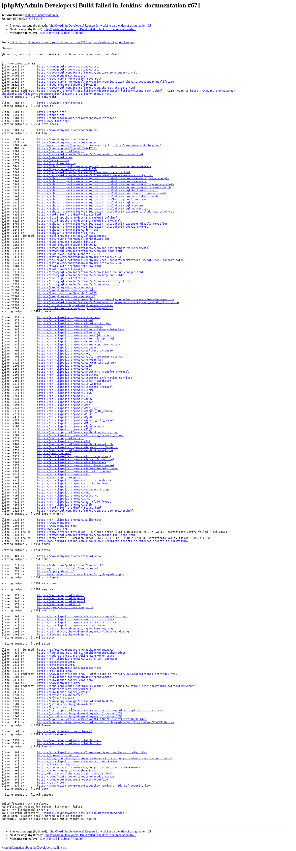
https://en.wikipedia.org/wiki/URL (63, 492)
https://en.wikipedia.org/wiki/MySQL (65, 417)
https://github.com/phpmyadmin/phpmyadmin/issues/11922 (79, 713)
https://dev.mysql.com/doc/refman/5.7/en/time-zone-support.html (87, 72)
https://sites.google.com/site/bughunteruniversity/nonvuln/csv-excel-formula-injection (105, 299)
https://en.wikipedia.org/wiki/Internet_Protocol (75, 386)
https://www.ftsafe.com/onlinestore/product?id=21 (75, 776)
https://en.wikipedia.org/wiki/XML (63, 498)
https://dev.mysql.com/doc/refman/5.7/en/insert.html (78, 284)
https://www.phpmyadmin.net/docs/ (63, 139)
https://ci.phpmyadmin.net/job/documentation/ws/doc (83, 812)
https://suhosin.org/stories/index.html (67, 229)
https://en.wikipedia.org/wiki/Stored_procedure (74, 471)
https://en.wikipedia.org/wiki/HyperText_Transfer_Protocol (83, 371)
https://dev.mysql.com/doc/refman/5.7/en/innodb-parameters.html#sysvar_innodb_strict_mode (108, 302)
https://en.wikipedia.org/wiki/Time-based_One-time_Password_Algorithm (92, 752)
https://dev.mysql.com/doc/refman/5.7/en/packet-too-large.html (86, 534)
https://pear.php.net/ (54, 453)
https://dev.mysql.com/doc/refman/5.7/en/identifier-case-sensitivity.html (95, 175)
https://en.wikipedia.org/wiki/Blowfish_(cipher (74, 323)
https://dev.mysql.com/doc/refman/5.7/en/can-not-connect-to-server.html (93, 247)
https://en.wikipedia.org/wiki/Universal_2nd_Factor (77, 761)
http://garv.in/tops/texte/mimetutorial (67, 568)
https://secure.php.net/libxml (60, 595)
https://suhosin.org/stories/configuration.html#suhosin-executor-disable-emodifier (102, 223)
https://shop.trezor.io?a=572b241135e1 (67, 770)
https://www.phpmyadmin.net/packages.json (69, 667)
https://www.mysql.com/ (54, 157)
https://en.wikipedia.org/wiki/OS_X (64, 429)
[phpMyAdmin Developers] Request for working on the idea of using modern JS (100, 25)
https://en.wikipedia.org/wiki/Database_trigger (74, 489)
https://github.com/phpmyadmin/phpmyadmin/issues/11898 (79, 716)
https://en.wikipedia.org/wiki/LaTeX (65, 401)
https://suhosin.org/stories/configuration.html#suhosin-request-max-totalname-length (104, 187)
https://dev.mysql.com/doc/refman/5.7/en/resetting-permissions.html (90, 154)
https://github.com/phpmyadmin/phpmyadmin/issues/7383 (79, 256)
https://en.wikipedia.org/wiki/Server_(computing (75, 459)
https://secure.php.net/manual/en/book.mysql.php (75, 450)
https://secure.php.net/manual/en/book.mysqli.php (75, 444)
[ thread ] (53, 32)
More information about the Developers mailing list (34, 847)
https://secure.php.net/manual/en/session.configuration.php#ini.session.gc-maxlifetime (105, 81)
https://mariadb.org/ (53, 160)
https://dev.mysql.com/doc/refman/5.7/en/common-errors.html (83, 172)
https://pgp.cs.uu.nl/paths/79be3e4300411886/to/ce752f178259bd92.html (92, 719)
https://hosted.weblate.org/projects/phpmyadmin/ (75, 308)
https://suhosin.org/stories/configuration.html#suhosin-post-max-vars (92, 181)
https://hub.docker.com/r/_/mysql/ (63, 691)
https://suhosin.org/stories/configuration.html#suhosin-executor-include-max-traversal (105, 211)
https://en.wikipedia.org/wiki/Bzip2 (65, 320)
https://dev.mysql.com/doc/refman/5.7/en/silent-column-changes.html (90, 272)
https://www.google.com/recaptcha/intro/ (68, 66)
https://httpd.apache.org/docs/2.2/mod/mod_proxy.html (79, 220)
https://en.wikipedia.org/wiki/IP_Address (69, 383)
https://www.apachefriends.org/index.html (145, 673)
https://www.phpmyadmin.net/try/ (62, 75)
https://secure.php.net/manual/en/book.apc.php (73, 238)
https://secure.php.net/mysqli (60, 151)
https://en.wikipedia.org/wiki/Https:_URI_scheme (75, 411)
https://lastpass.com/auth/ (58, 764)
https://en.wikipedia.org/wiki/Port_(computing (73, 456)
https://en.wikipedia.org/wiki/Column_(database (74, 335)
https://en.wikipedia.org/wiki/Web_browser (70, 326)
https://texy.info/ (51, 537)
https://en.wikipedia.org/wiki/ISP (63, 395)
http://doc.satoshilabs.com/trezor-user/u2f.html (75, 773)
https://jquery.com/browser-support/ (65, 607)
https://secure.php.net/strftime (62, 278)
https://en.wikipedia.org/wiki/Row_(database (71, 462)
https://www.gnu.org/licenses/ (60, 102)
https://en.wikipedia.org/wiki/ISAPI (65, 389)
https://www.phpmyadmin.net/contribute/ (67, 130)
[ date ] (42, 32)
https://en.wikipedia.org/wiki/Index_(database (73, 380)
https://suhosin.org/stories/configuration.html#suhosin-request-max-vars (94, 166)
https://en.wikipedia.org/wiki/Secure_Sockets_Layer (77, 468)
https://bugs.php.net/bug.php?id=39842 (67, 244)
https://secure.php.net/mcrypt (60, 438)
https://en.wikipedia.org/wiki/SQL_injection (71, 625)
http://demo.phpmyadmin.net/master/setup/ (162, 685)
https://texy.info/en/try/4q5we (61, 531)
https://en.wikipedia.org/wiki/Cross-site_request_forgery (82, 616)
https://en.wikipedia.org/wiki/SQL (63, 474)
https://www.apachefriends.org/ (61, 673)
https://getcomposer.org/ (56, 661)
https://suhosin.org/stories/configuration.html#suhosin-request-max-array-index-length (105, 184)
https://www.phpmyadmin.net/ (59, 682)
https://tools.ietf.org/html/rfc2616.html (69, 214)
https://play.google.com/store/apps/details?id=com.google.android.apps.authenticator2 (104, 758)
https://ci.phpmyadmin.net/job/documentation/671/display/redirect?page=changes (72, 42)
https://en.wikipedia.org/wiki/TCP (63, 486)
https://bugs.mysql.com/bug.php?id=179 (67, 293)
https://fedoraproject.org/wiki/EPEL (65, 688)
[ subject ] (66, 32)
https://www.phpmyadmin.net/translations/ (69, 556)
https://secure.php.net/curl (59, 604)
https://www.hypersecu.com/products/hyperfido (72, 779)
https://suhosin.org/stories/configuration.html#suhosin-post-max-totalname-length (101, 193)
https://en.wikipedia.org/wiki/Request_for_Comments (77, 447)
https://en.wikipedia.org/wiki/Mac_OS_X (67, 407)
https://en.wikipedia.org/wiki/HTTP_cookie (70, 341)
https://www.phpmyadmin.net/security (65, 287)
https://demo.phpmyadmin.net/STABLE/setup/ (70, 685)
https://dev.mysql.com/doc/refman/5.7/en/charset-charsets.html (86, 87)
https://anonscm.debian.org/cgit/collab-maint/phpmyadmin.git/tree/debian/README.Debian (105, 722)
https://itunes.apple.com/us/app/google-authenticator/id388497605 (88, 767)
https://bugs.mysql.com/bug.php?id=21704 (68, 253)
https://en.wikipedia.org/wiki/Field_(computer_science (79, 356)
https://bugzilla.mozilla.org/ (60, 269)
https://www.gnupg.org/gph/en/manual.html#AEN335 (75, 701)
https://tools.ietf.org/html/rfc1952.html (69, 507)
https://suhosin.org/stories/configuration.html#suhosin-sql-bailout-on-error (97, 190)
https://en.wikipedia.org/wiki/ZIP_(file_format (74, 501)
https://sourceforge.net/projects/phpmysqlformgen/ (76, 117)
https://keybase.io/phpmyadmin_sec (63, 634)
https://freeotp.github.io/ (58, 755)
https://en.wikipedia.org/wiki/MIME (64, 414)
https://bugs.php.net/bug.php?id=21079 (67, 169)
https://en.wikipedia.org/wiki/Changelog (68, 332)
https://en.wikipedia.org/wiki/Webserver (68, 495)
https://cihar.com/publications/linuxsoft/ (70, 565)
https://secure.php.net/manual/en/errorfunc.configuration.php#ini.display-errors (100, 710)
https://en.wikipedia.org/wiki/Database (67, 347)
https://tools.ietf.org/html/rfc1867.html (69, 265)
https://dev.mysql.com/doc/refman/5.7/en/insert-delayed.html (84, 281)
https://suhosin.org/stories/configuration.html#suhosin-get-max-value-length (97, 196)
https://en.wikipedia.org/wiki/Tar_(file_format (74, 483)
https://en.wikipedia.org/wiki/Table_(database (73, 480)
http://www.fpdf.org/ (53, 120)
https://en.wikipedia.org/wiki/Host (64, 368)
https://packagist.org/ (54, 670)
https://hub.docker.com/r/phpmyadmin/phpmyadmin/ (75, 676)
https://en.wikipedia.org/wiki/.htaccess (68, 317)
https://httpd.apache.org (56, 163)
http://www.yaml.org (52, 528)
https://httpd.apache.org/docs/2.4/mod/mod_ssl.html (77, 217)
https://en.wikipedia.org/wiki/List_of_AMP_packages (77, 658)
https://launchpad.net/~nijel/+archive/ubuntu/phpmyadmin (81, 652)
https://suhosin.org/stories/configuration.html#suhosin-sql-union (88, 202)
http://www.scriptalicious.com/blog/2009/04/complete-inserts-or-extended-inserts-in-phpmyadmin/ (112, 540)
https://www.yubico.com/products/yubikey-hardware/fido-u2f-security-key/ (94, 785)
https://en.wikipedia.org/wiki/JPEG (64, 398)
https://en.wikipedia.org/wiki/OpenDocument (71, 426)
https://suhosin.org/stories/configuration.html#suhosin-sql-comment (90, 205)
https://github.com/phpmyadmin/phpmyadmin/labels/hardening (83, 631)
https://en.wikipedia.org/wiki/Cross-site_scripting (77, 622)
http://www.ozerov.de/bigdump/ (60, 145)
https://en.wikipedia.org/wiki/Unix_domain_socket (75, 465)
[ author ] (79, 32)
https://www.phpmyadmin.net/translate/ (67, 290)
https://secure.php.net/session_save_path (69, 78)
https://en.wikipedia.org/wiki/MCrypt (66, 423)
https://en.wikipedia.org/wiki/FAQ (63, 353)
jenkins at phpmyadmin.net (42, 15)
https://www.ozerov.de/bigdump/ (137, 145)
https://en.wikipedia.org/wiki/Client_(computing (75, 338)
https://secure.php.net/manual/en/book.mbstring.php (77, 432)
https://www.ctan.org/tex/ (57, 525)
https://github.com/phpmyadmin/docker (66, 704)
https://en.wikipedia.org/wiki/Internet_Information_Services (84, 377)
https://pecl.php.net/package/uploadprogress (71, 235)
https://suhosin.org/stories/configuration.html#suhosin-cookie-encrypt (92, 226)
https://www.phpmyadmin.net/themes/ (64, 731)
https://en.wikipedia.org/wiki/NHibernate (69, 519)
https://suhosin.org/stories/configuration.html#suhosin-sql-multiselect (93, 208)
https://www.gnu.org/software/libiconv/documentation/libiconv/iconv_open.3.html (100, 90)
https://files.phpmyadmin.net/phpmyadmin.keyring (75, 628)
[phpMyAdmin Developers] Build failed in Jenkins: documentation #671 (90, 29)
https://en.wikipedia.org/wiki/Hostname (67, 374)
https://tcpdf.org (50, 114)
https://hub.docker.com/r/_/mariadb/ (65, 679)
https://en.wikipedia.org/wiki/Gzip (64, 365)
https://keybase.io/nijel (56, 707)
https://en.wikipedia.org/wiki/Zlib (64, 504)
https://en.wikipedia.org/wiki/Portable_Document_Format (80, 435)
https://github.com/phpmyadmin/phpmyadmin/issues (75, 305)
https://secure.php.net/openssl (61, 598)
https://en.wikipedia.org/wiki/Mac (63, 404)
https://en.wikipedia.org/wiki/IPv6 (64, 392)
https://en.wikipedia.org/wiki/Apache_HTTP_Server (75, 420)
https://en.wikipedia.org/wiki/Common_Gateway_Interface (80, 329)
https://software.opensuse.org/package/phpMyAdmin (75, 649)
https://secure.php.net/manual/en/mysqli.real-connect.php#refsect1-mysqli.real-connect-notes (110, 259)
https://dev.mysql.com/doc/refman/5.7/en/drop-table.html (81, 275)
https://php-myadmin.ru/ (55, 571)
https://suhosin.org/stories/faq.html (66, 232)
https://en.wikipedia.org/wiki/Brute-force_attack (75, 619)
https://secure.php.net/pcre (59, 477)
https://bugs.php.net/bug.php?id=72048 (67, 84)
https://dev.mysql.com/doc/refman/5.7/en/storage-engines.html (85, 510)
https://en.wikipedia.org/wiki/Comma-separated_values (79, 344)
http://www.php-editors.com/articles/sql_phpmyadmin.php (80, 574)
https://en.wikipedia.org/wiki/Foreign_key (70, 359)
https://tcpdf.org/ (51, 111)
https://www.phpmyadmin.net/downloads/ (67, 142)
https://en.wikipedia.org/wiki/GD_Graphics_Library (76, 362)
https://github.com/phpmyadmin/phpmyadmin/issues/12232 (79, 262)
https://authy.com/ (51, 782)
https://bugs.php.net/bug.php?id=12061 (67, 148)
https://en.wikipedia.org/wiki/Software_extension (75, 350)
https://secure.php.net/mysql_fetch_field (69, 740)
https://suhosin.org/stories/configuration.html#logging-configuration (92, 199)
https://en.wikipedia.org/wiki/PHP (63, 441)
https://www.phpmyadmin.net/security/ (66, 296)
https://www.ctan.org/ (54, 522)
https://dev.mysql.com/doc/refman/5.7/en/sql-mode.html (79, 250)
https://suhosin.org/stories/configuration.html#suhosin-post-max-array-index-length (103, 178)
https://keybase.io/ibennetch (59, 695)
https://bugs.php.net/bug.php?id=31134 (67, 241)
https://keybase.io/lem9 (55, 698)
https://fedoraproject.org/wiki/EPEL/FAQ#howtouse (75, 655)
